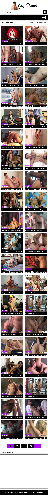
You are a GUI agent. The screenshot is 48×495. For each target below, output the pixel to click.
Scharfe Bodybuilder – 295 (33, 313)
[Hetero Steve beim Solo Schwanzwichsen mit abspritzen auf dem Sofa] (12, 386)
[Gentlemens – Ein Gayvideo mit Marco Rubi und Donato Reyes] (36, 407)
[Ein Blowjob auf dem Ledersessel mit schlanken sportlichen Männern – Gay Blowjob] (12, 407)
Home (2, 452)
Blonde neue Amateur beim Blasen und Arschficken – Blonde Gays (23, 85)
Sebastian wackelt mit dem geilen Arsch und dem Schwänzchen (22, 147)
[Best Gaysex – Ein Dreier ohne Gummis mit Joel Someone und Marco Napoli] (36, 241)
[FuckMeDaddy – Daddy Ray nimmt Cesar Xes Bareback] (12, 158)
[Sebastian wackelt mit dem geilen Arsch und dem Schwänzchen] (12, 137)
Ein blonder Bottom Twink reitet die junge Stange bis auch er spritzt (23, 313)
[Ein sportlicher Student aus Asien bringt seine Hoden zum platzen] (36, 262)
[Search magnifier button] (45, 12)
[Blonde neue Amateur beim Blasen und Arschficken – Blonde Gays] (12, 75)
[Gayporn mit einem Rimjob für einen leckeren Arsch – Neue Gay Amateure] (36, 366)
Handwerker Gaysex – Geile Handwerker (15, 210)
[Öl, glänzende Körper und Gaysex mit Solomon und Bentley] (36, 158)
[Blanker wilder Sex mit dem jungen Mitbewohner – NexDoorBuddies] (12, 262)
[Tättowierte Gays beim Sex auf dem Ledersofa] (12, 366)
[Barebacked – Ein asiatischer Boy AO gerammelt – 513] (36, 220)
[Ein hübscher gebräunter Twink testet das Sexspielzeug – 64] (12, 241)
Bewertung (43, 23)
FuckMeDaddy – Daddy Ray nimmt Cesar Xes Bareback (19, 168)
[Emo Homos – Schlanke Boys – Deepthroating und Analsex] (36, 200)
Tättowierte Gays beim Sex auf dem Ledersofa (16, 376)
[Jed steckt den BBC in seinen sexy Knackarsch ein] (36, 179)
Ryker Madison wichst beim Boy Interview (15, 127)
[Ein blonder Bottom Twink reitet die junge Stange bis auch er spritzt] (12, 303)
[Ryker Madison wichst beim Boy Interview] (12, 117)
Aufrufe (38, 23)
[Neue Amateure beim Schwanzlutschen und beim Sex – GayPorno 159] (12, 179)
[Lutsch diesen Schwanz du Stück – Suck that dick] (12, 324)
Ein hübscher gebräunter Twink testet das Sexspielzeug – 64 (21, 251)
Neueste (32, 23)
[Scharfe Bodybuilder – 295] (36, 303)
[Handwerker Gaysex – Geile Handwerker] (12, 200)
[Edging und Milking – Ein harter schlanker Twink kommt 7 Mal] (36, 75)
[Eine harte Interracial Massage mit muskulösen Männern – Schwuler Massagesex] (12, 54)
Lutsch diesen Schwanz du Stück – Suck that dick (17, 334)
